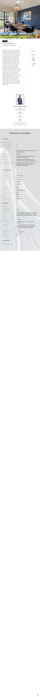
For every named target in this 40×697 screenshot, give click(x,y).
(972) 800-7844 (20, 113)
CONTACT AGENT (20, 123)
